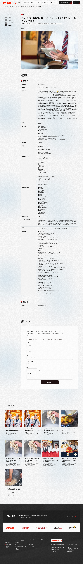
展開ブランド (18, 542)
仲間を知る (31, 539)
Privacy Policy (77, 559)
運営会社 (9, 20)
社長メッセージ (9, 544)
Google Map (53, 551)
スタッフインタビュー (34, 541)
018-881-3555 (56, 549)
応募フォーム (10, 22)
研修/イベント (18, 548)
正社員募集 (32, 546)
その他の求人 (10, 25)
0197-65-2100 (71, 549)
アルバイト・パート (33, 548)
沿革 (7, 547)
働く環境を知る (18, 544)
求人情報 (31, 544)
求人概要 (9, 17)
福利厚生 (17, 549)
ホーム (6, 6)
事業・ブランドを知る (19, 540)
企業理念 (7, 546)
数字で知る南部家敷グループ (20, 546)
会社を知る (7, 542)
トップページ (8, 539)
